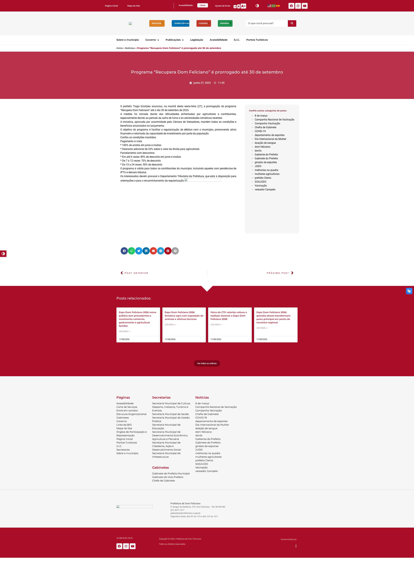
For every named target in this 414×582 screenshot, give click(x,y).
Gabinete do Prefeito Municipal (171, 473)
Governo (150, 39)
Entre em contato (127, 410)
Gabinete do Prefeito (266, 158)
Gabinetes (122, 417)
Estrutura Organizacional (131, 414)
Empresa (224, 23)
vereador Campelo (265, 189)
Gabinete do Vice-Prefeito (167, 477)
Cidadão (203, 23)
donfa (258, 150)
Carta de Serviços (126, 406)
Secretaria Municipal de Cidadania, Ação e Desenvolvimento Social (166, 446)
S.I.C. (237, 39)
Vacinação (261, 185)
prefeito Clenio (263, 177)
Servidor (156, 23)
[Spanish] (278, 5)
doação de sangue (265, 142)
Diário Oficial (181, 23)
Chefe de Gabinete (163, 480)
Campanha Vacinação (267, 123)
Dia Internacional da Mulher (270, 139)
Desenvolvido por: (289, 539)
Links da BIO (124, 424)
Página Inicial (111, 6)
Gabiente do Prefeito (266, 154)
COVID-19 (260, 131)
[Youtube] (305, 6)
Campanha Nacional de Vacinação (274, 119)
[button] (124, 250)
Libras (202, 5)
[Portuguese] (274, 5)
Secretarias (123, 449)
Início (119, 48)
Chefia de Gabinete (265, 127)
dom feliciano (262, 146)
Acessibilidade (218, 39)
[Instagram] (298, 6)
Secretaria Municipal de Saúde (170, 414)
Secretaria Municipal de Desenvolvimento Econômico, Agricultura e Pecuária (170, 435)
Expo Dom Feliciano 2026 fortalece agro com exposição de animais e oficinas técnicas (184, 316)
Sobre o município (127, 39)
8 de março (261, 115)
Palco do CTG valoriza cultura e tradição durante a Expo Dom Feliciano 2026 (229, 316)
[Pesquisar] (292, 23)
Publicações (173, 39)
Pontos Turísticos (257, 39)
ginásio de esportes (266, 162)
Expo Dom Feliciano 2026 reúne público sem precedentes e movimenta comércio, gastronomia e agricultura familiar (137, 319)
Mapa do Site (133, 6)
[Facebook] (291, 6)
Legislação (196, 39)
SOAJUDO (260, 181)
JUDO (258, 166)
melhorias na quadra (266, 170)
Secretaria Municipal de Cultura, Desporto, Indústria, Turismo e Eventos (171, 407)
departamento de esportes (269, 135)
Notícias (130, 48)
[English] (269, 5)
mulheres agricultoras (267, 173)
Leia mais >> (124, 331)
